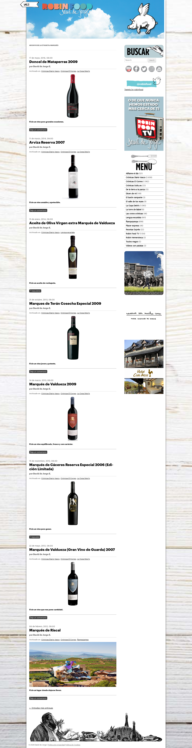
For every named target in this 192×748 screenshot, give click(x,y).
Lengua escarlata (68, 232)
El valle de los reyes (135, 201)
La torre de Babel (133, 209)
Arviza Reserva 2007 (47, 142)
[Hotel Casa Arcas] (143, 393)
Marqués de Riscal (45, 630)
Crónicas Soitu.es (134, 186)
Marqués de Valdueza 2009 (52, 384)
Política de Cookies (72, 745)
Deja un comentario (38, 130)
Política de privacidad (56, 745)
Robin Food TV (132, 234)
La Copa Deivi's (83, 71)
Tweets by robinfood (133, 90)
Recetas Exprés (133, 230)
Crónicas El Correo (68, 71)
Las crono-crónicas (134, 214)
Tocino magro (132, 242)
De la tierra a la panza (135, 189)
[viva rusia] (143, 294)
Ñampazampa (83, 640)
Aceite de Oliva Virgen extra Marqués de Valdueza (72, 223)
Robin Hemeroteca (134, 238)
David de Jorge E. (42, 66)
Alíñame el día (132, 173)
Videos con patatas (134, 246)
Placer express (132, 226)
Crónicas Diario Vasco (50, 71)
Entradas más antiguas (41, 708)
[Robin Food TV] (143, 150)
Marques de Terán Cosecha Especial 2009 (65, 303)
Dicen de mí (131, 194)
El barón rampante (134, 197)
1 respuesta (34, 537)
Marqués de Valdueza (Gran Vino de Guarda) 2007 (72, 549)
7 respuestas (35, 291)
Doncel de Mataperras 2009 (53, 62)
